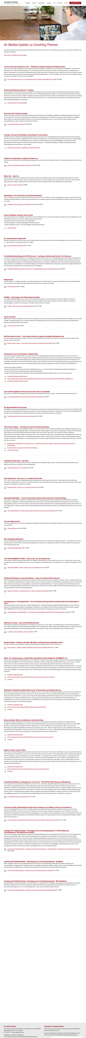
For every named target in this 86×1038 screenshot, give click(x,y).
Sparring (34, 3)
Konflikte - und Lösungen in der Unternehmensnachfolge (20, 306)
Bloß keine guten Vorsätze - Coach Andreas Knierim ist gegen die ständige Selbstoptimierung (29, 343)
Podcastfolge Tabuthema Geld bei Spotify (17, 376)
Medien (66, 3)
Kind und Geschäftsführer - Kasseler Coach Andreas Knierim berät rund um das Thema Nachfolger (31, 510)
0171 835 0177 (7, 1032)
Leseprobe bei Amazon (13, 450)
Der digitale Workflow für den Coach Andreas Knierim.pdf (21, 416)
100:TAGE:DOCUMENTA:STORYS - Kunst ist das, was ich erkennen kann (24, 567)
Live (54, 3)
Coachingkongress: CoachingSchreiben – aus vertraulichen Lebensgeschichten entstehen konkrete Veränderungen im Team (37, 612)
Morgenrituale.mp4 (12, 286)
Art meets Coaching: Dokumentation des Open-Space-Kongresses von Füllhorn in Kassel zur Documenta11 (33, 820)
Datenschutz (11, 1036)
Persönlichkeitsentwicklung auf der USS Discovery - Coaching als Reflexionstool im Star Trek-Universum (32, 269)
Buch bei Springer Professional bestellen (17, 103)
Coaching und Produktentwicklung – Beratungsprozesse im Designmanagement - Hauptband (29, 870)
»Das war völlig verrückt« (13, 528)
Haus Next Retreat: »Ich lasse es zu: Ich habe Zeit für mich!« (21, 487)
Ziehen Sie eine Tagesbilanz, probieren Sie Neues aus (20, 165)
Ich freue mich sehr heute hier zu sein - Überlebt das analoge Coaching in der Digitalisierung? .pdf (30, 79)
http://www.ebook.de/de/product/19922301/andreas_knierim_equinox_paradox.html (28, 769)
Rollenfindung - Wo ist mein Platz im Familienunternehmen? (21, 204)
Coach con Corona (12, 325)
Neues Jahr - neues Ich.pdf (13, 185)
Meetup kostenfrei (75, 3)
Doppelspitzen (41, 3)
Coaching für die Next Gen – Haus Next (16, 467)
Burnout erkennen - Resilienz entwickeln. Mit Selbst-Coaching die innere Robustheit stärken (29, 647)
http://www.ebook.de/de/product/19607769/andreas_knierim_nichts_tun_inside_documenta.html (31, 677)
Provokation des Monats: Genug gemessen (17, 796)
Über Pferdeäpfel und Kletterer (14, 548)
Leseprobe (10, 679)
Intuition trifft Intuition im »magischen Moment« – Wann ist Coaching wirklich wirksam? (28, 591)
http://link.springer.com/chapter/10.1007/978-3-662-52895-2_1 (22, 447)
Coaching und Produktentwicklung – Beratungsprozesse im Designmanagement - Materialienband (31, 890)
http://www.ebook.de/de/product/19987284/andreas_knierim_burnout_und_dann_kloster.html (30, 737)
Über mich (59, 3)
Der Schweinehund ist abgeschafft (15, 245)
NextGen (49, 3)
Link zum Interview (11, 228)
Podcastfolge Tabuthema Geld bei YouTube (17, 381)
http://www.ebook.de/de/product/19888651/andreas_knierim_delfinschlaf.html (26, 707)
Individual (28, 3)
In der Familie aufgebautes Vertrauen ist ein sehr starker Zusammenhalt (24, 396)
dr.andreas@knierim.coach (18, 1032)
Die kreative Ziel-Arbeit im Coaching (16, 124)
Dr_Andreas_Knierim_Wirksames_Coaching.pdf (18, 631)
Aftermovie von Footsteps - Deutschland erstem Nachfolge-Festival (23, 147)
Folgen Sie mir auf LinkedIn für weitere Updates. (15, 55)
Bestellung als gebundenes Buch (15, 674)
